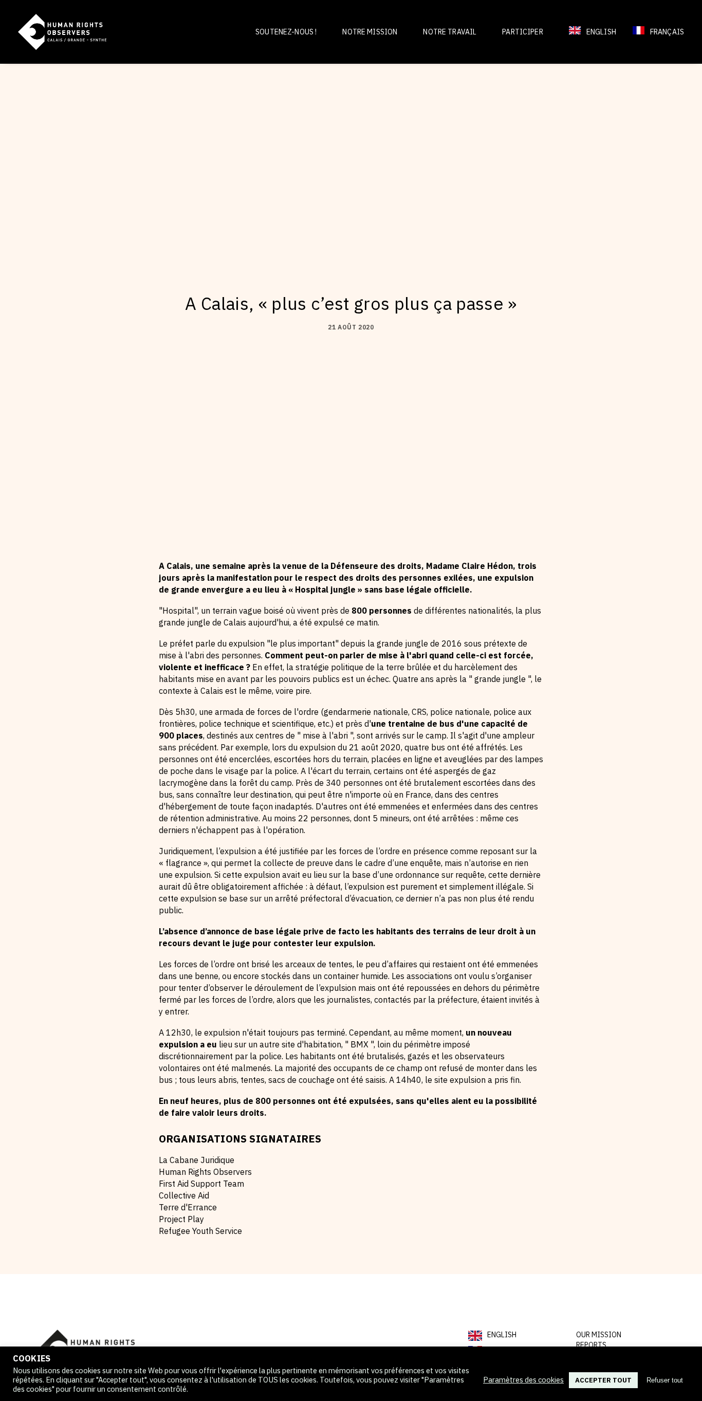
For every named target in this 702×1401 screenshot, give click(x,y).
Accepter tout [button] (603, 1380)
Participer (522, 31)
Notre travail (449, 31)
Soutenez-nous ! (286, 31)
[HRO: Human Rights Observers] (62, 32)
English (601, 31)
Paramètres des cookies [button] (523, 1380)
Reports (591, 1345)
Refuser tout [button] (664, 1380)
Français (667, 31)
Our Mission (598, 1334)
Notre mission (369, 31)
